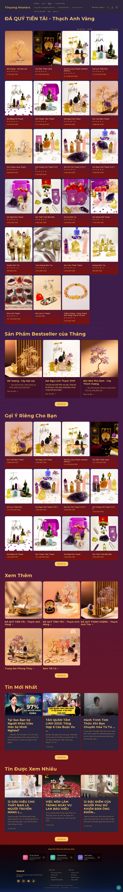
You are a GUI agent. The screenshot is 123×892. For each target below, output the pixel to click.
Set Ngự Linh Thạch (72, 119)
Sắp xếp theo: (81, 29)
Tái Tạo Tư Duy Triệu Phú (56, 872)
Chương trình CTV (75, 872)
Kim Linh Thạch (13, 313)
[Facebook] (18, 881)
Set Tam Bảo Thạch (100, 119)
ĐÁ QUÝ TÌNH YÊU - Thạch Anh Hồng (61, 623)
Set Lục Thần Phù (100, 69)
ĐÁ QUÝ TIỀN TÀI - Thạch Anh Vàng (22, 623)
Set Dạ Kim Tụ (70, 217)
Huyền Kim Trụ (13, 265)
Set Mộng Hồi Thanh (101, 217)
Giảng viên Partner (75, 877)
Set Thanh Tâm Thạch (44, 119)
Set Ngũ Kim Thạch (15, 217)
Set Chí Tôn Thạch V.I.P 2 (74, 167)
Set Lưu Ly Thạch (42, 313)
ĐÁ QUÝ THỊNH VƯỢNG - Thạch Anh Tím (99, 623)
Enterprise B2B (74, 879)
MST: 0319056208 (65, 887)
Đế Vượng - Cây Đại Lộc (17, 69)
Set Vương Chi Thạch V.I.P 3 (46, 168)
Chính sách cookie (74, 887)
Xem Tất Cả (49, 668)
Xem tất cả (61, 404)
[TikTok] (34, 881)
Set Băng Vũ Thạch (15, 119)
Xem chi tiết (11, 391)
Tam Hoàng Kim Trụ (44, 265)
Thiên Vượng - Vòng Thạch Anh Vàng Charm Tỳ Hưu (75, 314)
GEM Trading (53, 877)
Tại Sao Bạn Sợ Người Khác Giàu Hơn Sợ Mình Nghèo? (20, 725)
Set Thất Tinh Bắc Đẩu (45, 217)
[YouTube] (29, 881)
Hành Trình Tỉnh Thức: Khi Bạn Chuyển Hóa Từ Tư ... (99, 723)
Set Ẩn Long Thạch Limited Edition (75, 70)
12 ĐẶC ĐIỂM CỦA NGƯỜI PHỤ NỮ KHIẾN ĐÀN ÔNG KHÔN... (97, 807)
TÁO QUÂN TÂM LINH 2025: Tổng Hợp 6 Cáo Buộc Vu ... (60, 725)
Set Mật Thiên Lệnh (43, 69)
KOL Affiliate (74, 875)
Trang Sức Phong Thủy (18, 668)
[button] (50, 3)
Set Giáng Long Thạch (16, 167)
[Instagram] (23, 881)
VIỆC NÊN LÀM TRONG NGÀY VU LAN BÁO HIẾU (59, 805)
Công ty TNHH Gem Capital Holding (52, 887)
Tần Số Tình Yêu (54, 875)
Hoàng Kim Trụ (98, 265)
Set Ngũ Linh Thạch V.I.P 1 (103, 167)
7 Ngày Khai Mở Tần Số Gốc (57, 879)
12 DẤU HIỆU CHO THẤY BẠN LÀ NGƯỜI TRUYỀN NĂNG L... (21, 807)
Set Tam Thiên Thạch (73, 265)
